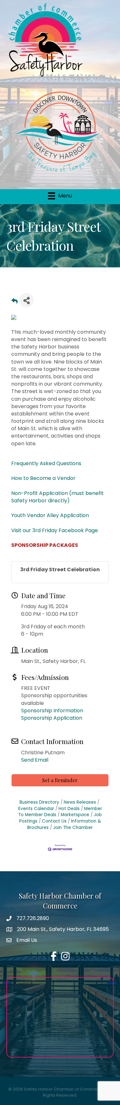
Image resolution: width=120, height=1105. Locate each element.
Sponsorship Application (51, 718)
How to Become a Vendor (43, 478)
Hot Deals (69, 809)
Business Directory (39, 802)
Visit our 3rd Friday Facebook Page (54, 530)
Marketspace (75, 815)
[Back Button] (15, 302)
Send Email (34, 760)
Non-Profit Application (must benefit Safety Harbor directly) (57, 497)
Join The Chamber (73, 828)
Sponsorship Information (52, 710)
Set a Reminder (60, 780)
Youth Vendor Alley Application (50, 515)
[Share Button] (26, 300)
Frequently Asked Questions (46, 463)
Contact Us (54, 821)
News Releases (80, 802)
